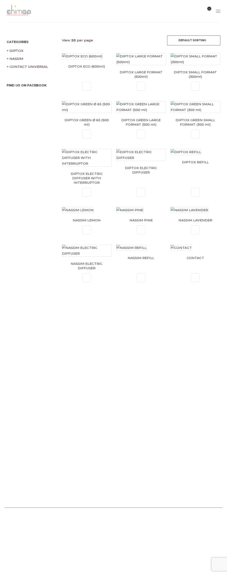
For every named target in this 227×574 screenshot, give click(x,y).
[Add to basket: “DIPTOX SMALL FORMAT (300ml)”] (195, 86)
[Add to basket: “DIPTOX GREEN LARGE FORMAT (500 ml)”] (141, 134)
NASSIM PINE (141, 220)
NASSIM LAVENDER (195, 220)
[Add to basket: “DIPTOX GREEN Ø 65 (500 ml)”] (86, 134)
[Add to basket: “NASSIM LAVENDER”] (195, 230)
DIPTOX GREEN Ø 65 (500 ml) (87, 122)
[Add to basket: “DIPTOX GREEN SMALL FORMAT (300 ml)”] (195, 134)
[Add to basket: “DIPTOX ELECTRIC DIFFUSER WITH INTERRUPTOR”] (86, 192)
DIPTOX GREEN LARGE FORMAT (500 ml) (141, 122)
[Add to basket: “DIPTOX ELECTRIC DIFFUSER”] (141, 192)
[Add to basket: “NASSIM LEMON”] (86, 230)
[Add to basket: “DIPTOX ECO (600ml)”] (86, 86)
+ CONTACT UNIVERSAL (27, 66)
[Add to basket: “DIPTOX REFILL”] (195, 192)
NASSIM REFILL (141, 258)
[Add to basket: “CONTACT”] (195, 277)
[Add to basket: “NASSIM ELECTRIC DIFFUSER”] (86, 277)
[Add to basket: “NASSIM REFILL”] (141, 277)
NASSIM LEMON (87, 220)
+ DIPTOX (15, 51)
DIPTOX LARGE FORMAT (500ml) (141, 74)
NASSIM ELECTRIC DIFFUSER (87, 266)
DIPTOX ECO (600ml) (86, 66)
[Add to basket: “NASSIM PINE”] (141, 230)
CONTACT (195, 258)
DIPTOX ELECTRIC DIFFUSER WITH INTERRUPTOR (87, 178)
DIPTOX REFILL (195, 162)
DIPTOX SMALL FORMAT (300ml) (195, 74)
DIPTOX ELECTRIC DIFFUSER (141, 170)
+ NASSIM (15, 59)
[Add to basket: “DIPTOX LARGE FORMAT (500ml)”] (141, 86)
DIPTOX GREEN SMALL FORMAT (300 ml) (195, 122)
